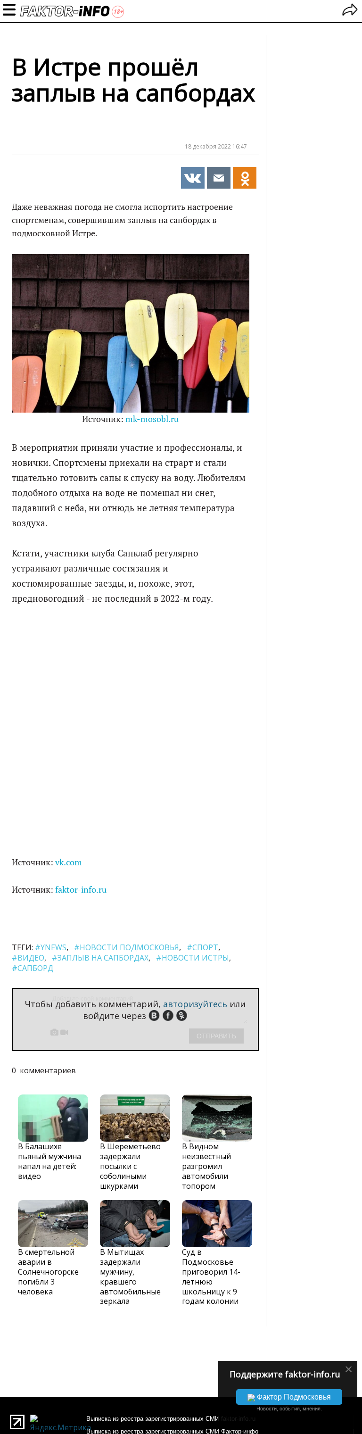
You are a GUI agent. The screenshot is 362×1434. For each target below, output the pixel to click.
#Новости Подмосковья (126, 947)
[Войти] (350, 11)
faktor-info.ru (81, 889)
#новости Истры (192, 958)
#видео (28, 958)
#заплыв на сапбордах (100, 958)
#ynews (50, 947)
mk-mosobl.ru (152, 419)
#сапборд (32, 968)
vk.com (68, 862)
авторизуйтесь (195, 1004)
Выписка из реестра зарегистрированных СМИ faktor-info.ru (170, 1418)
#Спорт (202, 947)
